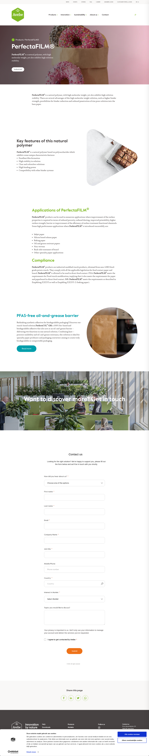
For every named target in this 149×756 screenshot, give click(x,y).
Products (52, 15)
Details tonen (31, 752)
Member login (108, 2)
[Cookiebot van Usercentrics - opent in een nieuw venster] (13, 752)
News (67, 2)
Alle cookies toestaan (132, 734)
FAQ (91, 2)
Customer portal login (124, 2)
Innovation (65, 15)
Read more (26, 348)
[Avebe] (18, 15)
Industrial (18, 69)
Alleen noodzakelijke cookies (132, 740)
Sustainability (79, 15)
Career (98, 2)
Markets (71, 727)
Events (75, 2)
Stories (83, 2)
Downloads (46, 727)
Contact (105, 15)
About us (93, 15)
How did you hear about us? (55, 476)
